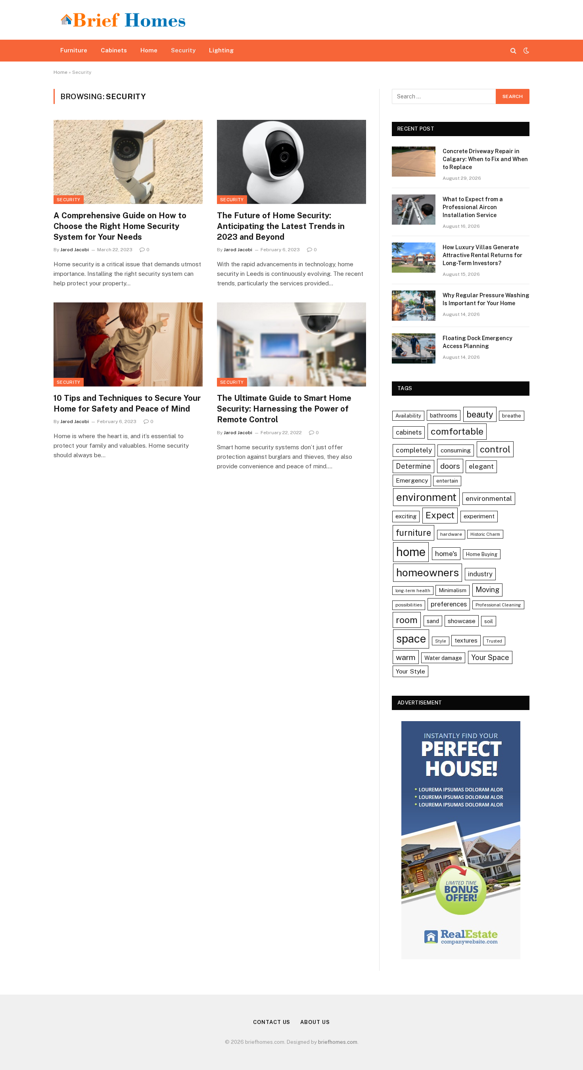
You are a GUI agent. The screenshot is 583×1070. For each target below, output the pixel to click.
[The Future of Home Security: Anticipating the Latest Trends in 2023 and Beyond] (291, 162)
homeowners (427, 572)
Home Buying (481, 554)
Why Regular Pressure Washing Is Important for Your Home (486, 299)
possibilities (408, 605)
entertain (447, 481)
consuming (456, 450)
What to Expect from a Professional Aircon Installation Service (473, 207)
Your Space (490, 657)
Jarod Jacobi (74, 249)
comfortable (457, 431)
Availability (408, 416)
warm (406, 657)
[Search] (513, 51)
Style (440, 641)
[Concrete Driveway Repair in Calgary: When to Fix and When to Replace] (413, 161)
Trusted (494, 641)
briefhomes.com (337, 1042)
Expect (440, 515)
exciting (405, 516)
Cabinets (114, 50)
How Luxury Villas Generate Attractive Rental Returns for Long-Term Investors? (482, 255)
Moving (487, 589)
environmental (489, 498)
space (411, 638)
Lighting (221, 50)
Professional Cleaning (498, 604)
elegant (481, 466)
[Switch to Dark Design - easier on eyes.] (525, 50)
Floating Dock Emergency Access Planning (477, 342)
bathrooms (443, 415)
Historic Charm (485, 534)
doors (450, 465)
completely (414, 450)
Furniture (73, 50)
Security (183, 50)
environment (426, 497)
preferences (449, 604)
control (495, 449)
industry (480, 574)
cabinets (409, 432)
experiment (479, 516)
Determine (413, 466)
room (407, 619)
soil (488, 621)
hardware (451, 534)
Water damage (443, 657)
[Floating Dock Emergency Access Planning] (413, 348)
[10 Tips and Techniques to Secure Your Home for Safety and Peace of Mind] (128, 344)
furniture (413, 532)
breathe (511, 416)
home (411, 552)
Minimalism (452, 590)
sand (433, 621)
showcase (462, 620)
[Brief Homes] (123, 20)
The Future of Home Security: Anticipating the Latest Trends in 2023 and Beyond (281, 226)
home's (446, 553)
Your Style (410, 671)
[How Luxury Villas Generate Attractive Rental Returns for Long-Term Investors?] (413, 257)
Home (148, 50)
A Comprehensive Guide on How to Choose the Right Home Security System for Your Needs (120, 226)
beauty (479, 414)
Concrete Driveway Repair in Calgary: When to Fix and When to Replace (485, 159)
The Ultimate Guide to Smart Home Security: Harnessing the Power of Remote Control (284, 408)
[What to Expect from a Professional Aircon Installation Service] (413, 209)
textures (466, 640)
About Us (315, 1022)
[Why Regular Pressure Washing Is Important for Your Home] (413, 306)
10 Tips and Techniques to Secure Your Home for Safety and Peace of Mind (127, 403)
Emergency (412, 480)
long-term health (412, 590)
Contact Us (271, 1022)
